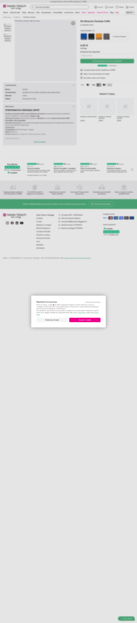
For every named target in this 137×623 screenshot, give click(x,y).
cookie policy (81, 312)
